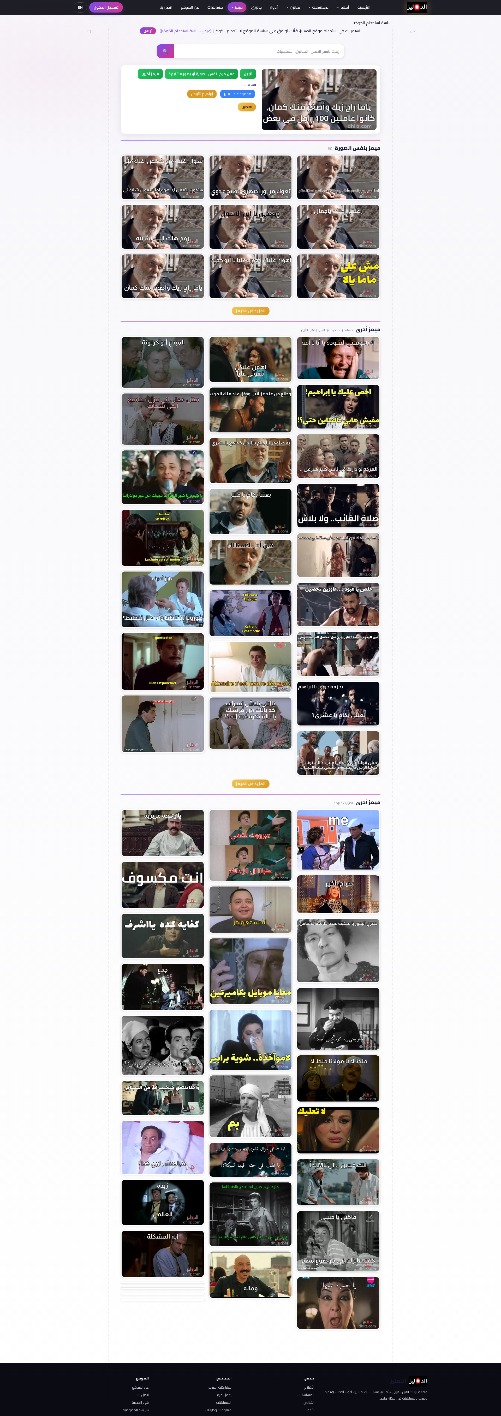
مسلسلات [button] (320, 7)
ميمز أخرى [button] (150, 73)
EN (80, 7)
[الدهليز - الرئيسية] (417, 7)
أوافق (148, 31)
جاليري (256, 7)
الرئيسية (364, 7)
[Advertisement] (87, 113)
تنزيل (248, 73)
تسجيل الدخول (106, 7)
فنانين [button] (295, 7)
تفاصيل (247, 107)
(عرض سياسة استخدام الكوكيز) (185, 31)
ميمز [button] (239, 7)
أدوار (274, 7)
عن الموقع (190, 7)
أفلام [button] (345, 7)
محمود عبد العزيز (237, 94)
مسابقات (215, 7)
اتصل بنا (165, 7)
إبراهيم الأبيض (202, 94)
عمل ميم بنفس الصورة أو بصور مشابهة (201, 73)
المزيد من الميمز (250, 310)
